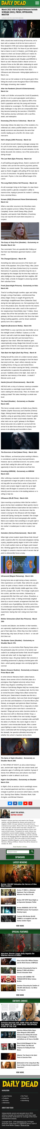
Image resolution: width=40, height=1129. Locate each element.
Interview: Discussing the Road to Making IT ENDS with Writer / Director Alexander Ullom (27, 970)
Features (6, 1098)
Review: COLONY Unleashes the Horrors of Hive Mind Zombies (19, 885)
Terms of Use (25, 1125)
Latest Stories (7, 1096)
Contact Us (25, 1098)
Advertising (25, 1100)
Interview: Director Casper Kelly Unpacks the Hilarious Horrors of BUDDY (17, 954)
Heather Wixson (17, 18)
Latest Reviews (20, 862)
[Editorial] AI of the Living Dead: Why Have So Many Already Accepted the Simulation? (28, 1065)
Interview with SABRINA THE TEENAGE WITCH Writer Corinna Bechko (26, 979)
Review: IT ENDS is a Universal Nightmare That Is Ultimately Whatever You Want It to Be (26, 892)
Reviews (6, 1100)
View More (20, 926)
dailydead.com (22, 1122)
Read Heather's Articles (20, 846)
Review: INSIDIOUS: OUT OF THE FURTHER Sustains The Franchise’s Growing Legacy (27, 910)
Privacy (17, 1125)
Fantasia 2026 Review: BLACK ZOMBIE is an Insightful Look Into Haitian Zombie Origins (27, 918)
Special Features (20, 931)
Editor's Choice (20, 1000)
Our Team (24, 1096)
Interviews (6, 1102)
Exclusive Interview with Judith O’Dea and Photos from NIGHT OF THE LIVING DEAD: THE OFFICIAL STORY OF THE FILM (19, 1024)
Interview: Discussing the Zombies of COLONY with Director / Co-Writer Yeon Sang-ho (28, 988)
